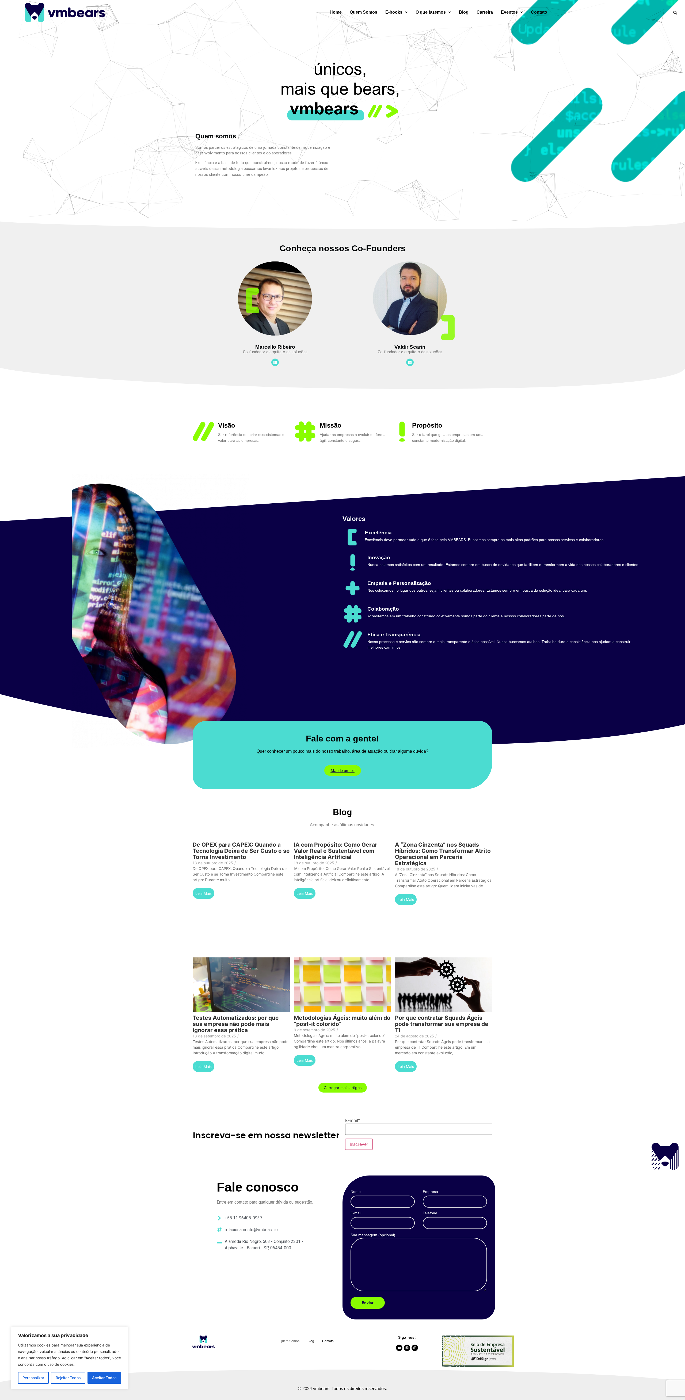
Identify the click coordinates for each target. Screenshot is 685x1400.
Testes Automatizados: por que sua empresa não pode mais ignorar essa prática (236, 1024)
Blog (464, 12)
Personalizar (33, 1377)
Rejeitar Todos (68, 1377)
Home (336, 12)
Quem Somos (363, 12)
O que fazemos (431, 12)
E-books (393, 12)
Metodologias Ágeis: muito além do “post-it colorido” (342, 1021)
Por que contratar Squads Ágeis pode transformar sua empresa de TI (441, 1024)
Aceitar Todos (104, 1377)
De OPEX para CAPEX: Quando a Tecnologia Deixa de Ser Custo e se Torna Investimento (241, 851)
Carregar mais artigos (342, 1087)
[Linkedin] (275, 362)
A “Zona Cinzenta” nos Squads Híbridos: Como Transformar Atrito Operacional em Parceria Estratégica (443, 854)
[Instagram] (415, 1348)
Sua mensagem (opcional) (373, 1235)
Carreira (485, 12)
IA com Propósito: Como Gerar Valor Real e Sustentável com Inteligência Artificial (335, 851)
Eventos (509, 12)
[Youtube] (399, 1348)
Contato (539, 12)
